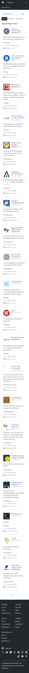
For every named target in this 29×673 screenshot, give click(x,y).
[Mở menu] (26, 2)
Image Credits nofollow (16, 144)
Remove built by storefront (16, 255)
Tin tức (4, 607)
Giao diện (18, 607)
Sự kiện (17, 621)
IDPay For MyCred (17, 337)
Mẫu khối (18, 613)
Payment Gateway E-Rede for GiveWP (18, 456)
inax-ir (13, 310)
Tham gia (18, 618)
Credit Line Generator (15, 425)
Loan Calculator (16, 281)
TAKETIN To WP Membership (17, 173)
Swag (17, 627)
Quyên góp (19, 624)
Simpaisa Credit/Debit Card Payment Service (17, 202)
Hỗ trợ (3, 621)
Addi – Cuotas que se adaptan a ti (17, 56)
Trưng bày (18, 604)
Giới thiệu (4, 604)
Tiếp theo (17, 595)
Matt (4, 635)
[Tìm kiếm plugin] (23, 14)
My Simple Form (16, 514)
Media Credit (15, 85)
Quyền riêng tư (6, 613)
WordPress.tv (6, 627)
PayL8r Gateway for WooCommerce (18, 117)
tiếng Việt (8, 648)
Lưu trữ (4, 610)
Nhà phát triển (6, 624)
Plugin (17, 610)
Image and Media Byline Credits (17, 229)
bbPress (5, 638)
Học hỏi (4, 618)
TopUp (13, 538)
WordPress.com (7, 632)
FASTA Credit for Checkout (15, 367)
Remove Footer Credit (16, 30)
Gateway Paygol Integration (16, 483)
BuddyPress (6, 641)
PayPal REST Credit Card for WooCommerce (16, 566)
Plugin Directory (6, 7)
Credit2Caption (16, 398)
